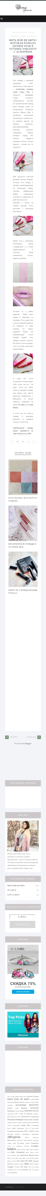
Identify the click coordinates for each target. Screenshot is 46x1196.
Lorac (37, 1152)
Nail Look (26, 1158)
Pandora (16, 1164)
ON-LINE (28, 1161)
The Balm (21, 405)
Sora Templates (19, 1187)
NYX (14, 1161)
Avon (26, 1137)
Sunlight (10, 1167)
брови (36, 1096)
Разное (14, 1122)
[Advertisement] (23, 759)
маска (17, 1111)
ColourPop (35, 1143)
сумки (9, 1125)
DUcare (26, 1146)
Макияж (24, 1108)
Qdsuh (26, 1164)
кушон (9, 1108)
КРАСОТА (34, 1105)
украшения (20, 1128)
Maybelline (24, 1155)
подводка (35, 1117)
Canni (14, 1143)
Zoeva (15, 1173)
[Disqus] (23, 634)
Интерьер (10, 1102)
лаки (16, 1108)
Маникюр (11, 1111)
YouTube (25, 1170)
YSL (30, 1170)
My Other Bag (17, 1158)
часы (37, 1131)
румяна (19, 1122)
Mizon (9, 1158)
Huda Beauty (21, 1149)
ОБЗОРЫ (28, 1111)
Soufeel (36, 1164)
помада (31, 32)
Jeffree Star (31, 36)
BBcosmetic (11, 1140)
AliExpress (15, 36)
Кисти (17, 1102)
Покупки (11, 1119)
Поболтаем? (26, 1117)
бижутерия (19, 1096)
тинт (28, 1125)
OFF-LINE (20, 1161)
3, (23, 422)
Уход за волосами (32, 1128)
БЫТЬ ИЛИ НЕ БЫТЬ (19, 32)
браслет (30, 1096)
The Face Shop (33, 1167)
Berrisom (20, 1140)
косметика (21, 1105)
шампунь (10, 1134)
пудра (9, 1122)
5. (27, 422)
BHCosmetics (28, 1140)
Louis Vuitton (11, 1155)
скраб (29, 1122)
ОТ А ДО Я (11, 890)
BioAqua (36, 1140)
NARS (31, 1158)
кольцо (27, 1102)
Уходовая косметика (15, 1131)
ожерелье (10, 1114)
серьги (24, 1122)
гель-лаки (35, 1099)
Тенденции (16, 1125)
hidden (23, 36)
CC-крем (20, 1143)
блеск (25, 1096)
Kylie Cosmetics (17, 1152)
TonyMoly (10, 1170)
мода (22, 1111)
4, (25, 422)
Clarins (27, 1143)
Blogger (28, 743)
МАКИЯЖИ (34, 1108)
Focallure (35, 1146)
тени (23, 1125)
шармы (17, 1134)
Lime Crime (30, 1152)
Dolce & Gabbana (14, 1146)
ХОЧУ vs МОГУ (13, 895)
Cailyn (9, 1143)
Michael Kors (34, 1155)
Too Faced (18, 1170)
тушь (14, 1128)
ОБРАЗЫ (35, 1111)
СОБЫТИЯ (35, 1122)
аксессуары (11, 1096)
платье (18, 1117)
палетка (29, 1114)
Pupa (21, 1164)
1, (20, 422)
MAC (18, 1155)
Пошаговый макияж (31, 1120)
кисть (22, 1102)
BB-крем (36, 1137)
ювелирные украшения (30, 1134)
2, (22, 422)
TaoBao (17, 1167)
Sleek (31, 1164)
